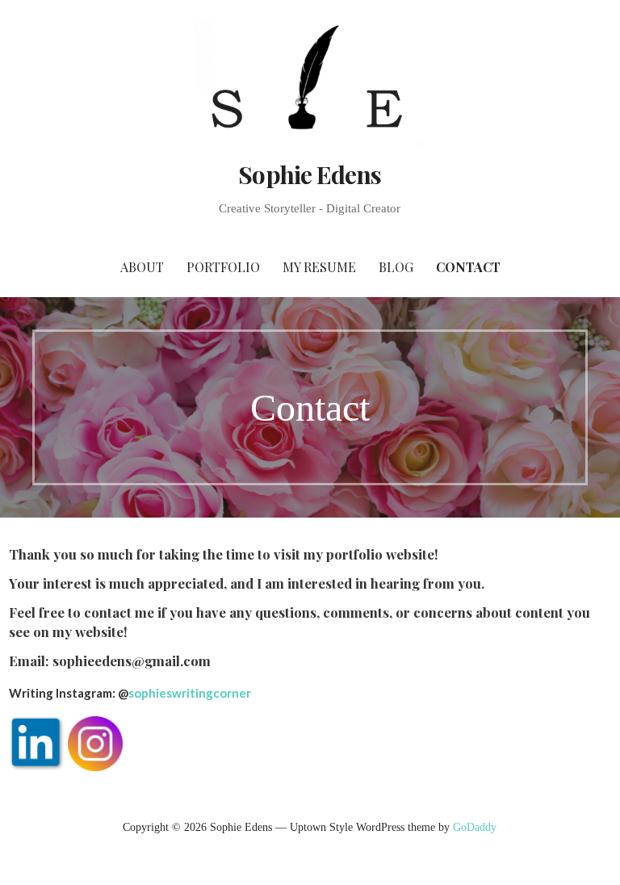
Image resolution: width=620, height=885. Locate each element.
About (142, 266)
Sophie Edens (309, 174)
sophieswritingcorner (189, 693)
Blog (396, 266)
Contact (468, 266)
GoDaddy (474, 827)
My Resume (319, 266)
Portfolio (223, 266)
